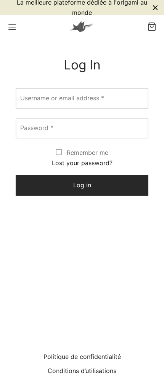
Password (36, 128)
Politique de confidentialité (82, 356)
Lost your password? (82, 163)
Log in (82, 185)
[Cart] (151, 26)
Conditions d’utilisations (82, 371)
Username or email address (62, 98)
